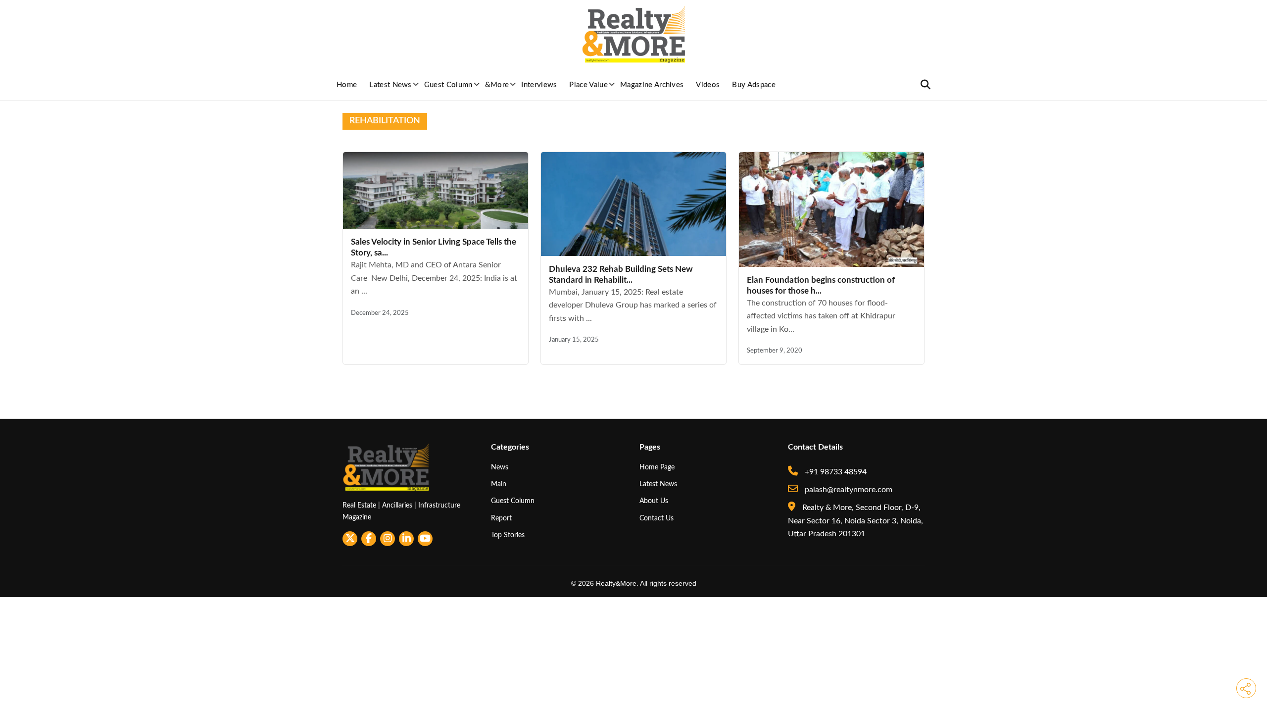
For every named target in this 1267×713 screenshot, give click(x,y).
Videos (708, 85)
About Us (653, 501)
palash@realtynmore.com (847, 490)
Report (501, 518)
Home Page (657, 467)
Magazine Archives (651, 85)
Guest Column (448, 85)
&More (497, 85)
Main (498, 484)
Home (347, 85)
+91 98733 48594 (835, 472)
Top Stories (508, 535)
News (499, 467)
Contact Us (656, 518)
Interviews (539, 85)
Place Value (588, 85)
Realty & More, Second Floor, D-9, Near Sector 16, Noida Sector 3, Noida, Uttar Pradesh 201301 (855, 521)
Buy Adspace (754, 85)
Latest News (390, 85)
